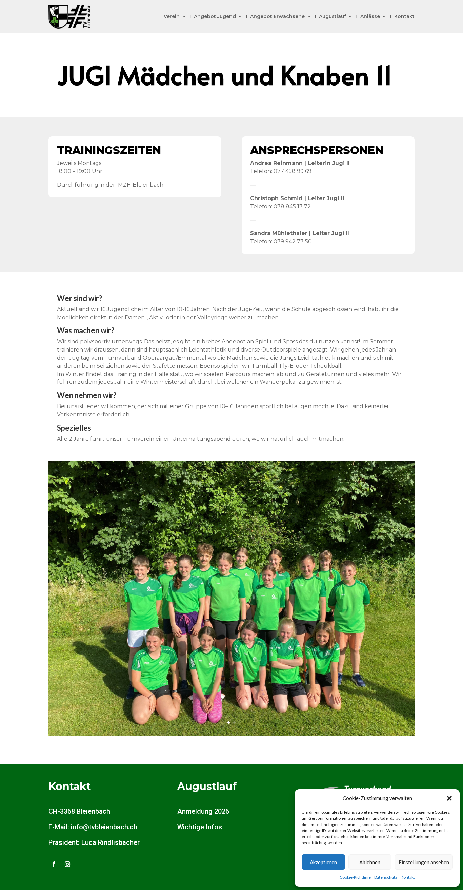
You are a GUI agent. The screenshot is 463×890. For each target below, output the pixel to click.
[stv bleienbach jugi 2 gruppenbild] (231, 734)
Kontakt (408, 877)
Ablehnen (369, 862)
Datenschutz (385, 877)
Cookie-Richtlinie (355, 877)
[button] (449, 798)
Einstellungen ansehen (424, 862)
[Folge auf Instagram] (67, 864)
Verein (172, 16)
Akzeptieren (323, 862)
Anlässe (370, 16)
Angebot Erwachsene (277, 16)
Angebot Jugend (215, 16)
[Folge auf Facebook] (53, 864)
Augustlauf (332, 16)
